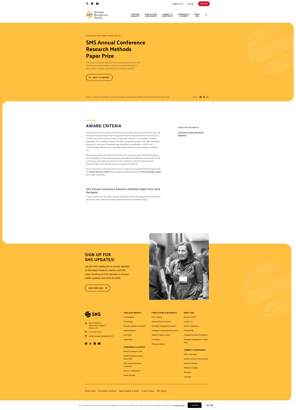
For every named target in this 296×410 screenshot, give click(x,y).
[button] (206, 15)
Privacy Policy (90, 391)
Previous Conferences (131, 370)
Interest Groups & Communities (196, 358)
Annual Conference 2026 (132, 351)
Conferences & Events (184, 15)
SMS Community (190, 354)
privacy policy (179, 405)
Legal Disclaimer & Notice (129, 390)
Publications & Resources (151, 15)
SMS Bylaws (162, 390)
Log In (190, 3)
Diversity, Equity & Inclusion (134, 326)
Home (88, 97)
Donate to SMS (190, 317)
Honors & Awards (118, 97)
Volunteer (187, 376)
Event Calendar (129, 375)
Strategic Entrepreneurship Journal (165, 330)
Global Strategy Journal (161, 334)
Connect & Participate (167, 15)
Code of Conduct (147, 390)
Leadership (127, 339)
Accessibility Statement (107, 390)
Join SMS (204, 3)
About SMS (197, 15)
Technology (128, 321)
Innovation (127, 334)
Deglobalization (129, 330)
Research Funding (191, 367)
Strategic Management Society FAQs (196, 341)
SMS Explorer (157, 317)
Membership (189, 330)
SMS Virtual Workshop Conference (132, 365)
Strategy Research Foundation (196, 334)
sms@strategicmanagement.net (101, 336)
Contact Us (177, 3)
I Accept (195, 405)
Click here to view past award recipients (191, 133)
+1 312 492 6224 (95, 331)
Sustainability (128, 317)
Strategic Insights (135, 15)
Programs (187, 372)
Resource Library (158, 344)
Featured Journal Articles (161, 321)
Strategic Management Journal (163, 326)
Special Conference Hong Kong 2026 (133, 357)
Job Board (156, 339)
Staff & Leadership (191, 326)
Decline (209, 405)
